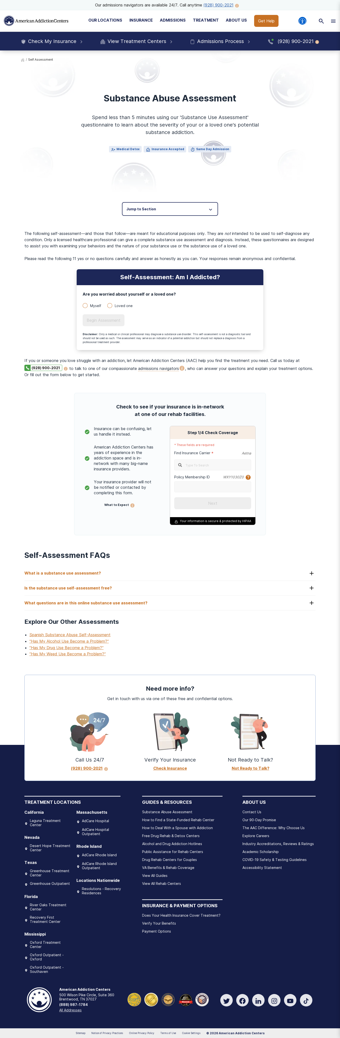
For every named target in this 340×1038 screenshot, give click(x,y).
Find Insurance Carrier (192, 453)
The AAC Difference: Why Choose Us (273, 828)
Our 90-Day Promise (259, 820)
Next (212, 503)
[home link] (23, 59)
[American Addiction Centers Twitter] (226, 1000)
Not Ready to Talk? (250, 768)
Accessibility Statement (262, 867)
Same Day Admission (212, 149)
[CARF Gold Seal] (134, 999)
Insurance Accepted (168, 149)
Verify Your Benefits (159, 923)
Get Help (266, 20)
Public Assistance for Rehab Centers (172, 852)
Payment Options (156, 931)
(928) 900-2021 (218, 4)
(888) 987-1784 (73, 1004)
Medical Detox (128, 149)
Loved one (124, 306)
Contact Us (251, 812)
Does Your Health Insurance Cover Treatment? (181, 915)
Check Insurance (170, 768)
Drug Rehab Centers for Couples (169, 859)
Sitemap (80, 1033)
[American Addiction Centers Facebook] (242, 1000)
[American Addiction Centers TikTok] (306, 1000)
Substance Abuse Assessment (167, 812)
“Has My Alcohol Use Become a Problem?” (69, 641)
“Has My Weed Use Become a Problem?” (67, 653)
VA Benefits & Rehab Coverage (168, 867)
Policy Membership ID (192, 477)
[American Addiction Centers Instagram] (274, 1000)
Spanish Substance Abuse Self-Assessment (70, 634)
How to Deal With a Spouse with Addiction (177, 828)
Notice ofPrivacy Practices (107, 1033)
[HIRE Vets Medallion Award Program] (168, 999)
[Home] (36, 21)
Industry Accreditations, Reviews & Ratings (278, 844)
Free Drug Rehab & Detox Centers (171, 836)
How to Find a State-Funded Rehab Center (178, 820)
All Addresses (70, 1010)
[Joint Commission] (151, 999)
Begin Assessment (103, 320)
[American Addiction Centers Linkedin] (258, 1000)
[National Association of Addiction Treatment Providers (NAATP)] (202, 999)
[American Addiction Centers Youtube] (290, 1000)
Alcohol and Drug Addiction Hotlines (172, 844)
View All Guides (155, 875)
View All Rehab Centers (161, 883)
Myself (95, 306)
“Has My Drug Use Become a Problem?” (66, 647)
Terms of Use (168, 1033)
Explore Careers (255, 836)
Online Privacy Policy (141, 1033)
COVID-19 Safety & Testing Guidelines (274, 859)
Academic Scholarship (260, 852)
